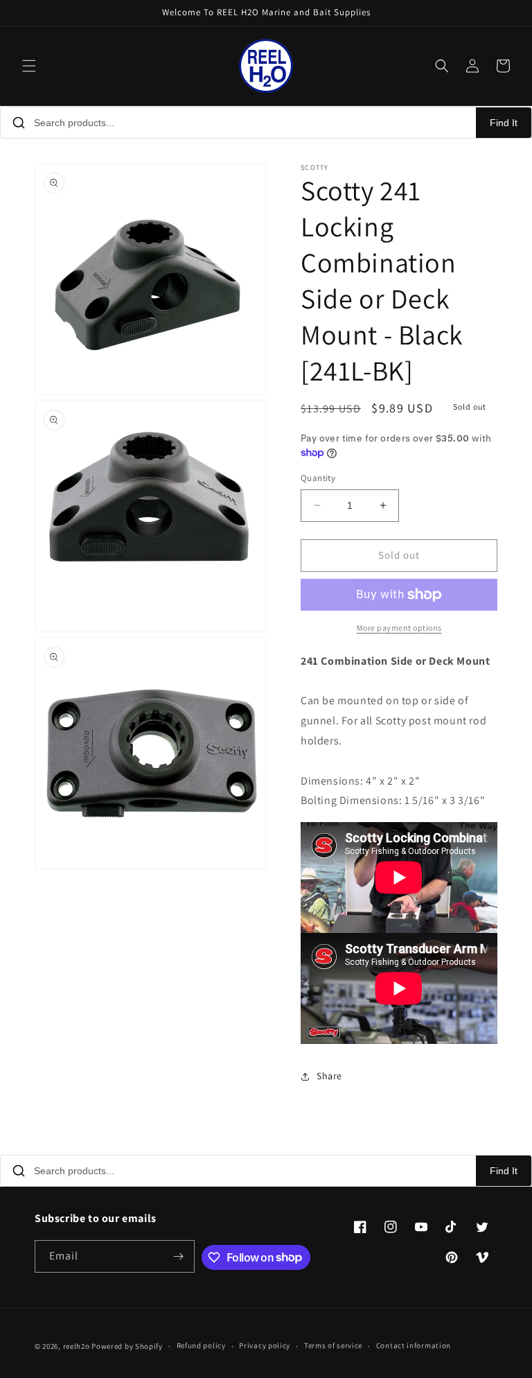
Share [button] (329, 1076)
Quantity (318, 478)
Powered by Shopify (127, 1346)
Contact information (413, 1345)
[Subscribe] (178, 1256)
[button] (29, 66)
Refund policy (201, 1345)
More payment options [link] (399, 627)
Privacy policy (264, 1345)
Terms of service (333, 1345)
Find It (503, 122)
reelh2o (76, 1346)
